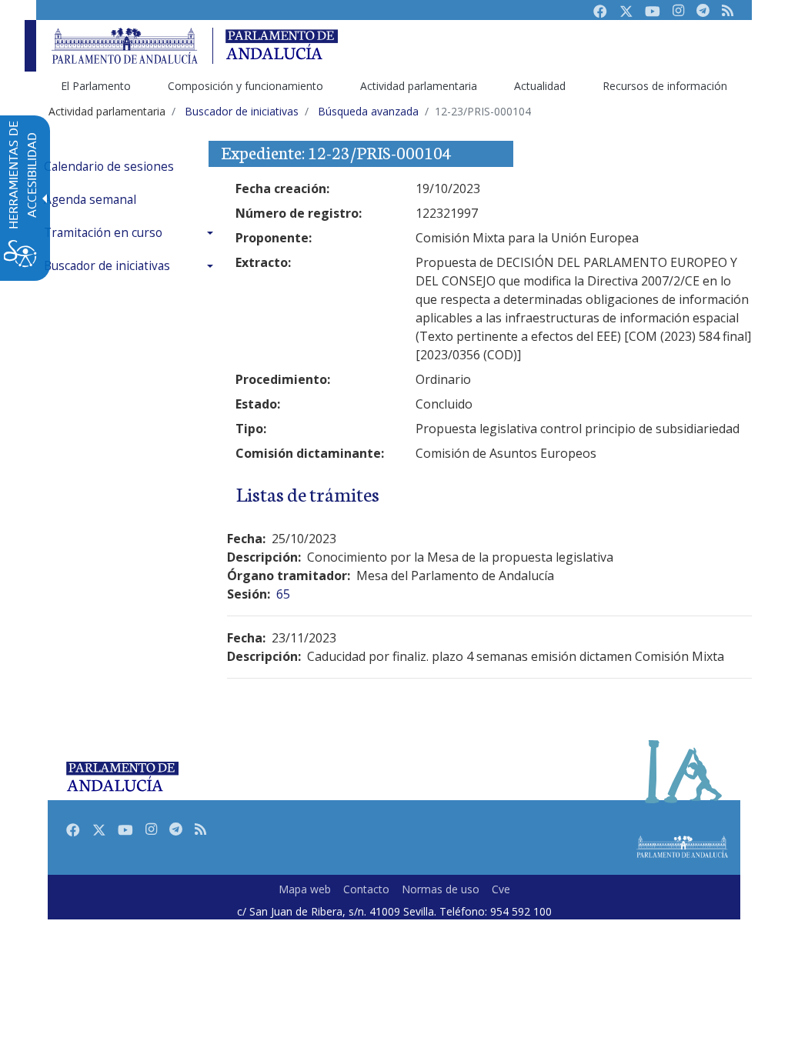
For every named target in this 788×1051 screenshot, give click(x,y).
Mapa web (305, 889)
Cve (501, 889)
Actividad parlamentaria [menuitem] (418, 85)
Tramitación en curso (103, 233)
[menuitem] (132, 166)
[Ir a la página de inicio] (124, 46)
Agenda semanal (90, 200)
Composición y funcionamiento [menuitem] (245, 85)
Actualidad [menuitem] (540, 85)
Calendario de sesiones (109, 166)
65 (283, 594)
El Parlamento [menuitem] (96, 85)
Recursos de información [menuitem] (665, 85)
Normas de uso (440, 889)
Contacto (366, 889)
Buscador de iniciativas (107, 266)
